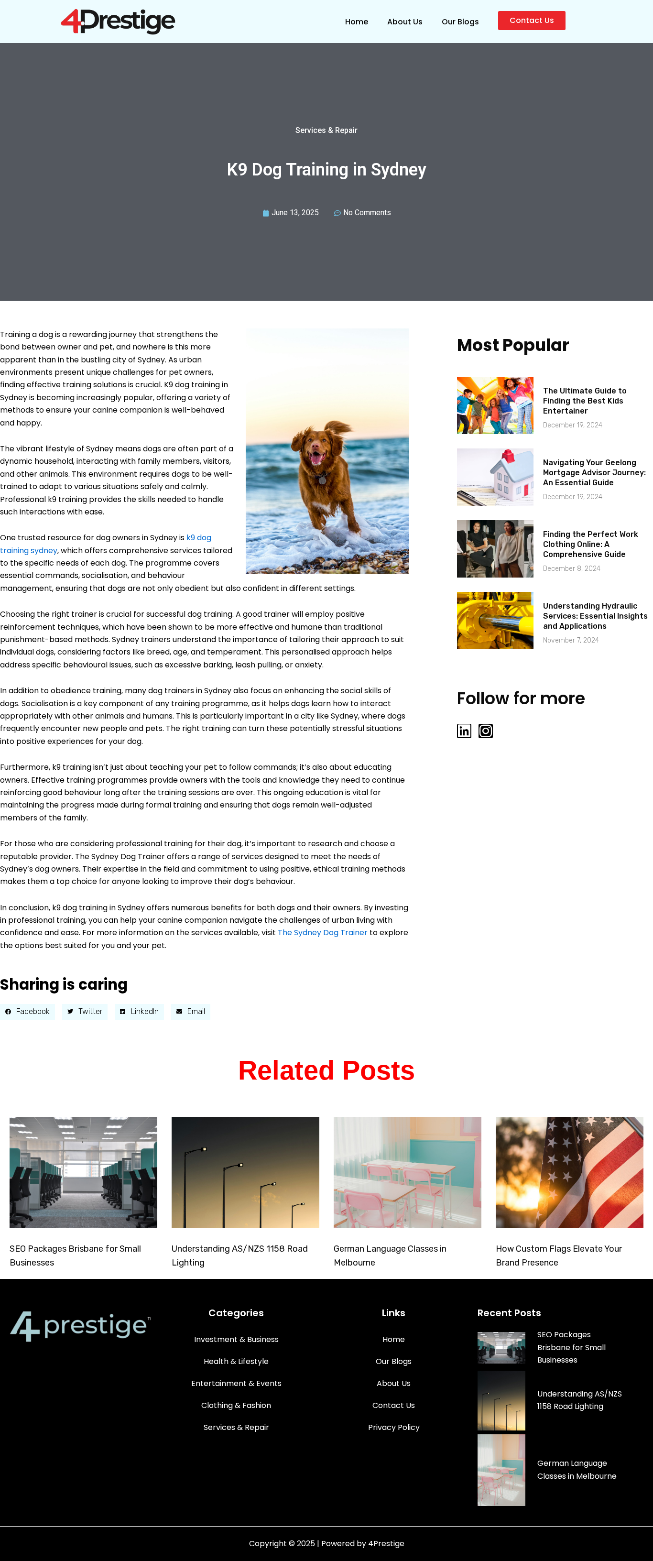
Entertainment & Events (236, 1383)
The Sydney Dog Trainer (323, 932)
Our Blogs (460, 21)
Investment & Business (236, 1339)
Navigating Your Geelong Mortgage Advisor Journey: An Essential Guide (594, 472)
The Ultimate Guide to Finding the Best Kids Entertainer (585, 400)
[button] (27, 1012)
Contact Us (393, 1405)
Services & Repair (326, 130)
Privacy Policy (394, 1427)
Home (356, 21)
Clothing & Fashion (236, 1405)
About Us (405, 21)
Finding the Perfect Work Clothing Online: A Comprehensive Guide (590, 544)
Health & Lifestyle (236, 1361)
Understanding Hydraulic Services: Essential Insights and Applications (595, 616)
